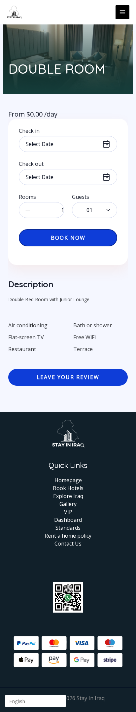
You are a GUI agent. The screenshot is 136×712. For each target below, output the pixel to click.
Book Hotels (68, 488)
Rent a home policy (68, 535)
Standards (68, 527)
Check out (31, 163)
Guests (80, 196)
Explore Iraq (68, 496)
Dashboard (68, 519)
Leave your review (68, 377)
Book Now (68, 237)
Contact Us (68, 543)
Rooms (27, 196)
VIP (68, 512)
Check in (29, 130)
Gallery (68, 504)
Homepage (68, 480)
